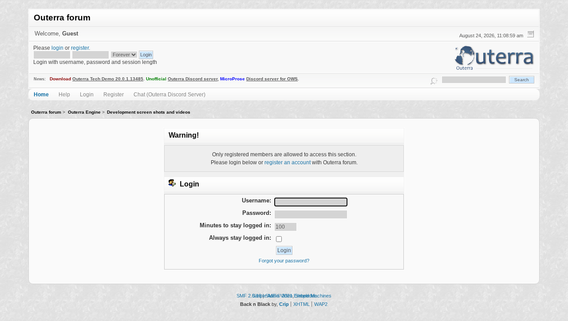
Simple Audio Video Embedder (284, 295)
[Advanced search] (434, 79)
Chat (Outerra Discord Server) (169, 94)
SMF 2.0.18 (249, 295)
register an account (287, 162)
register (80, 48)
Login (87, 94)
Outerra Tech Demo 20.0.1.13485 (107, 78)
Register (113, 94)
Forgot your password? (284, 260)
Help (64, 94)
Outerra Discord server (192, 78)
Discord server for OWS (272, 78)
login (57, 48)
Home (41, 94)
